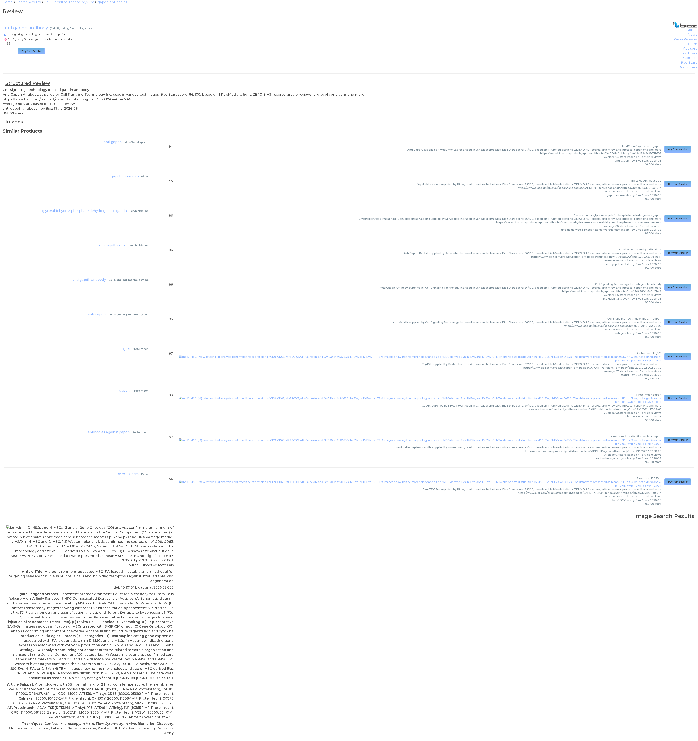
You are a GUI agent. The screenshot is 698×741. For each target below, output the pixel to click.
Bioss (145, 176)
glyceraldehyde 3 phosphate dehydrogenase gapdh (84, 211)
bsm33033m (128, 474)
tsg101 (125, 349)
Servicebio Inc (139, 211)
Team (692, 44)
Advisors (690, 49)
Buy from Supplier (31, 51)
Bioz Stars (688, 63)
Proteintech (140, 349)
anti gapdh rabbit (112, 245)
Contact (690, 58)
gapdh (124, 391)
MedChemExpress (136, 142)
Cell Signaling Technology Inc (71, 28)
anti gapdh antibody (89, 280)
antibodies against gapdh (109, 432)
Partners (689, 53)
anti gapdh (113, 142)
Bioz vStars (688, 67)
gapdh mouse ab (125, 176)
